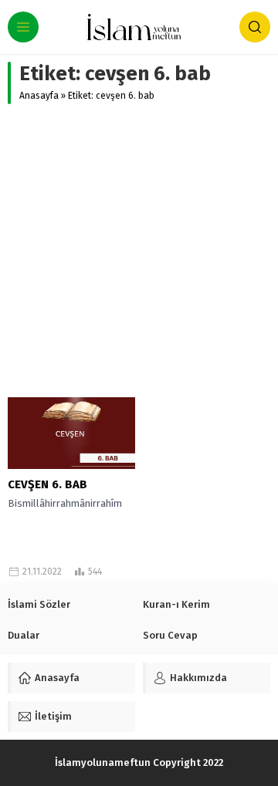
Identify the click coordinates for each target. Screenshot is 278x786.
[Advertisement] (139, 251)
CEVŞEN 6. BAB (47, 484)
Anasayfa (39, 95)
